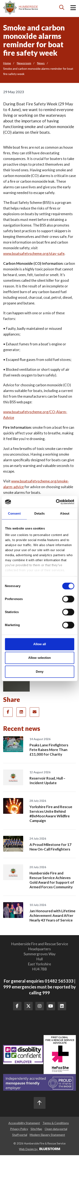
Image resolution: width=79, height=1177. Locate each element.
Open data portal (56, 1129)
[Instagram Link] (39, 1006)
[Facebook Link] (17, 1006)
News (41, 63)
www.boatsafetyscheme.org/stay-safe (33, 253)
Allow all (39, 644)
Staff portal (19, 1134)
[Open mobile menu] (73, 8)
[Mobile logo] (20, 7)
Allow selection (39, 657)
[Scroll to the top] (40, 1103)
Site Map (36, 1129)
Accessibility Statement (24, 1123)
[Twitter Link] (28, 1006)
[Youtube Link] (51, 1006)
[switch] (68, 599)
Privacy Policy (19, 1129)
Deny (39, 671)
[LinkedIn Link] (62, 1006)
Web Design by (28, 1149)
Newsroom (24, 63)
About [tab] (64, 513)
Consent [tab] (14, 513)
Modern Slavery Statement (47, 1134)
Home (7, 63)
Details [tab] (39, 513)
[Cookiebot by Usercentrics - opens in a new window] (56, 502)
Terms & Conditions (56, 1123)
